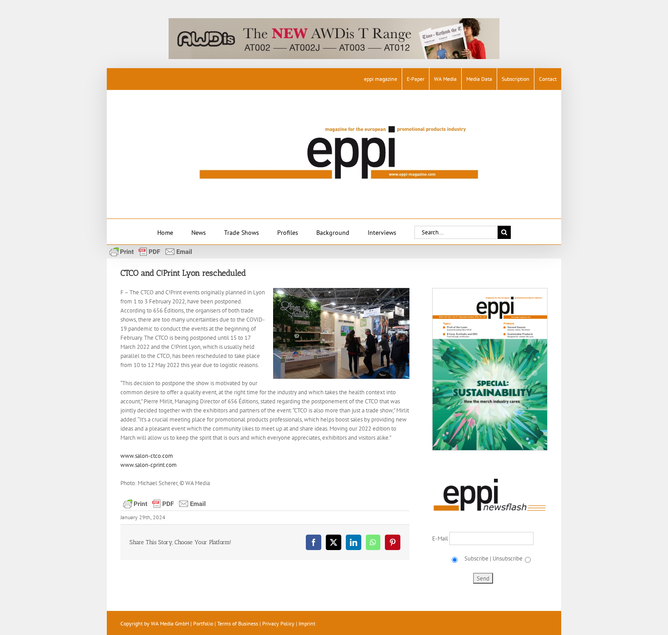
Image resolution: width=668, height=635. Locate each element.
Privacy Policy (278, 623)
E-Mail (440, 538)
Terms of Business (237, 623)
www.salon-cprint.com (148, 465)
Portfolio (203, 623)
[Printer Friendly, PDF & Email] (151, 251)
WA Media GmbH (170, 623)
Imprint (307, 623)
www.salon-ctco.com (146, 456)
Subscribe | (477, 558)
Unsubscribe (508, 558)
